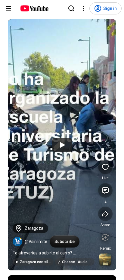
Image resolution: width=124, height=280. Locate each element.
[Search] (71, 8)
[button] (17, 241)
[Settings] (83, 8)
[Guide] (8, 8)
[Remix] (105, 237)
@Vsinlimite (36, 241)
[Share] (105, 214)
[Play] (62, 145)
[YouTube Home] (34, 8)
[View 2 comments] (105, 190)
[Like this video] (105, 167)
